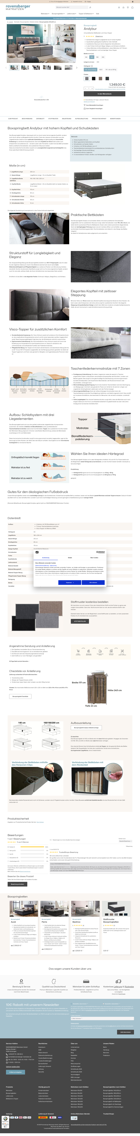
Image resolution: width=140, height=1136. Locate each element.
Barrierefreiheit (43, 1063)
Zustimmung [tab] (45, 557)
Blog (72, 1053)
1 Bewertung (99, 36)
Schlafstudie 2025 (76, 1069)
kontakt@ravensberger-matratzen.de (96, 1010)
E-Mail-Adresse (76, 1015)
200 (103, 57)
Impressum (53, 565)
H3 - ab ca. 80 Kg (111, 69)
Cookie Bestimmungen (45, 1058)
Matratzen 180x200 (77, 1107)
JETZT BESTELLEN (80, 621)
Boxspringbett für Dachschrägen (113, 1107)
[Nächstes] (74, 44)
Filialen (89, 1)
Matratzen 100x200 (77, 1096)
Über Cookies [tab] (94, 557)
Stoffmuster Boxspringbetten (111, 920)
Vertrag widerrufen (13, 1066)
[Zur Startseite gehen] (18, 7)
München (106, 1053)
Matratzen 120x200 (77, 1099)
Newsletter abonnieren (80, 1004)
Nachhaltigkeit (75, 1074)
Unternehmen (75, 1047)
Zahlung (41, 1069)
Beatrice (77, 920)
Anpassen (69, 582)
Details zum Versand (89, 101)
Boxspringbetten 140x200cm (112, 1090)
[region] (41, 47)
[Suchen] (90, 7)
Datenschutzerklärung (42, 565)
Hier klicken (40, 822)
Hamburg (106, 1050)
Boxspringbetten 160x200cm (112, 1093)
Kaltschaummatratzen (45, 1101)
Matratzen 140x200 (77, 1101)
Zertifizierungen (75, 1066)
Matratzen (9, 1090)
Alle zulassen (93, 582)
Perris (46, 920)
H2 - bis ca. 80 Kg (90, 69)
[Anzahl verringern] (85, 88)
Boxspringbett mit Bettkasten (112, 1101)
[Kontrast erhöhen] (132, 1)
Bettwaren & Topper (12, 1099)
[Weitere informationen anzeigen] (92, 66)
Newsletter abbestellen (112, 1004)
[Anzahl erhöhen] (92, 88)
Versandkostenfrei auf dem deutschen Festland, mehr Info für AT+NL (110, 89)
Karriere (73, 1058)
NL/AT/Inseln (122, 994)
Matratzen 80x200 (76, 1090)
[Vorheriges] (8, 44)
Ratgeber (73, 1050)
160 (92, 57)
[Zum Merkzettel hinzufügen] (74, 26)
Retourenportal (75, 1063)
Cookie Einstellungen (44, 1061)
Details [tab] (70, 557)
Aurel (15, 920)
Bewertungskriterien (25, 871)
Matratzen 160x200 (77, 1104)
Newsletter (74, 1055)
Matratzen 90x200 (76, 1093)
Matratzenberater (81, 18)
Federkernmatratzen (44, 1099)
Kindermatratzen (43, 1090)
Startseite (16, 22)
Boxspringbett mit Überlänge (112, 1104)
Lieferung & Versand (44, 1066)
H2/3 (100, 69)
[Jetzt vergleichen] (123, 7)
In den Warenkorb (104, 94)
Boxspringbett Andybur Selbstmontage (86, 728)
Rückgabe (129, 986)
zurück (11, 22)
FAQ (72, 1061)
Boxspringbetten (11, 1093)
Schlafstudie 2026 (76, 1072)
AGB (110, 1026)
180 (97, 57)
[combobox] (72, 7)
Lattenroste (9, 1096)
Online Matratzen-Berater (80, 1114)
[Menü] (8, 1117)
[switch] (5, 1127)
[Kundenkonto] (119, 7)
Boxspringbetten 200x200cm (112, 1099)
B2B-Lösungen (75, 1077)
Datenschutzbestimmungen (85, 1026)
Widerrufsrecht (43, 1053)
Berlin (105, 1047)
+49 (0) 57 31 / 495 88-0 (15, 1054)
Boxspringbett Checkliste (20, 696)
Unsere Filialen (108, 1043)
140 (86, 57)
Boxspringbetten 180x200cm (112, 1096)
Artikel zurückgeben (15, 1072)
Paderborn (106, 1055)
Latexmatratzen (43, 1096)
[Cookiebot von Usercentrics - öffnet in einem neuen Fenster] (97, 552)
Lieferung (118, 986)
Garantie (60, 1)
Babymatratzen (43, 1093)
